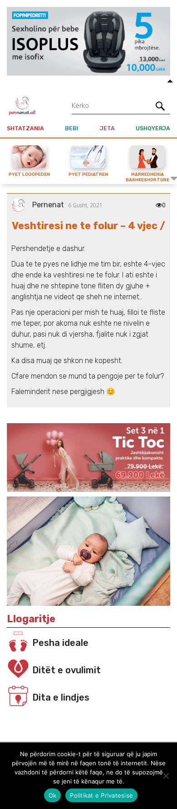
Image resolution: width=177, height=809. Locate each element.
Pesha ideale (60, 642)
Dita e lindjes (60, 697)
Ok (53, 795)
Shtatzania (25, 128)
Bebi (72, 128)
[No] (165, 775)
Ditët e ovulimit (66, 670)
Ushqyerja (153, 128)
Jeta (107, 128)
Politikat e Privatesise (101, 795)
